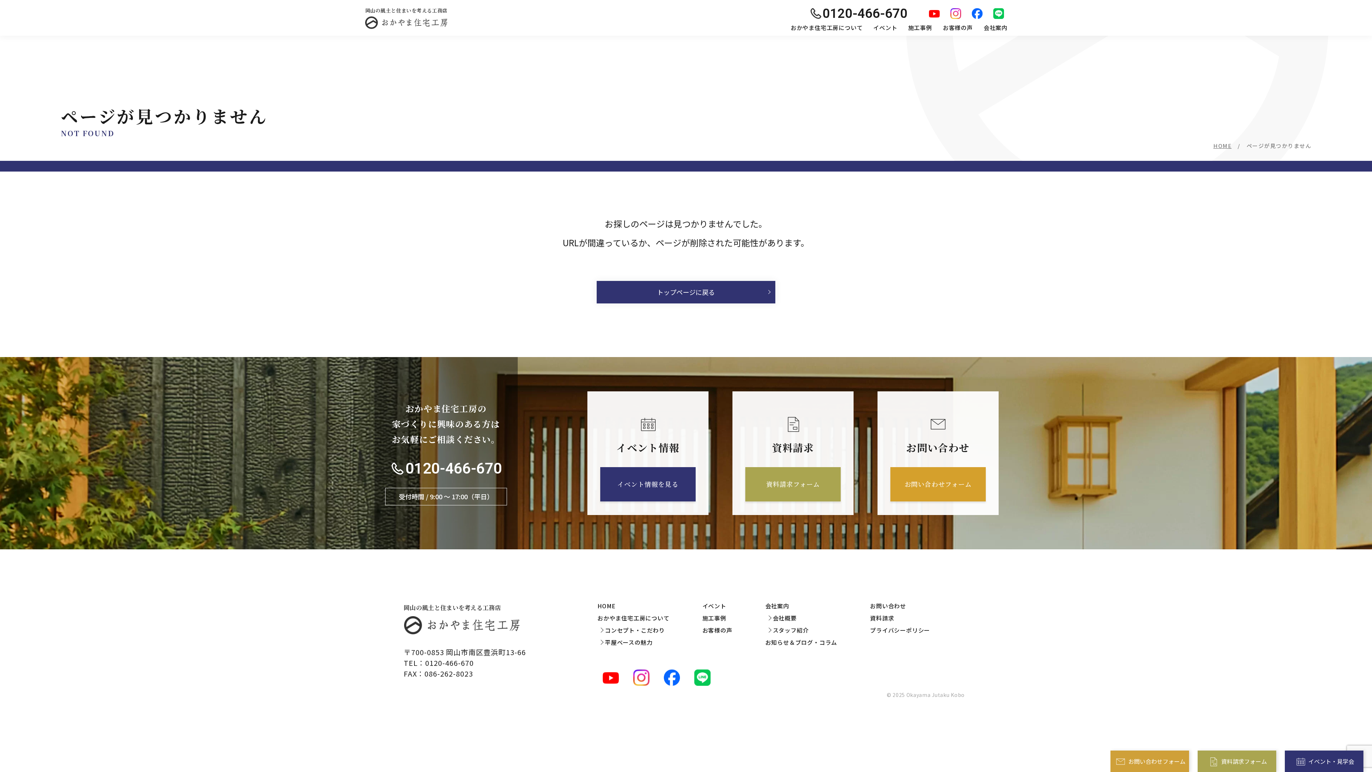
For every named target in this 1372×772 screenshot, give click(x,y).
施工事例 (920, 27)
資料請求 (882, 618)
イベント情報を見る (647, 484)
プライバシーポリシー (900, 630)
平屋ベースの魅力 (628, 642)
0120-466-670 (454, 468)
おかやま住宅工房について (827, 27)
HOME (1222, 145)
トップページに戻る (686, 292)
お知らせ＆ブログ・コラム (801, 642)
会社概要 (785, 618)
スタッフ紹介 (791, 630)
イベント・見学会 (1331, 761)
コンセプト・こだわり (635, 630)
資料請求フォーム (1244, 761)
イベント (885, 27)
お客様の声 (958, 27)
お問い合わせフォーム (1156, 761)
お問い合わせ (888, 606)
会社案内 (996, 27)
